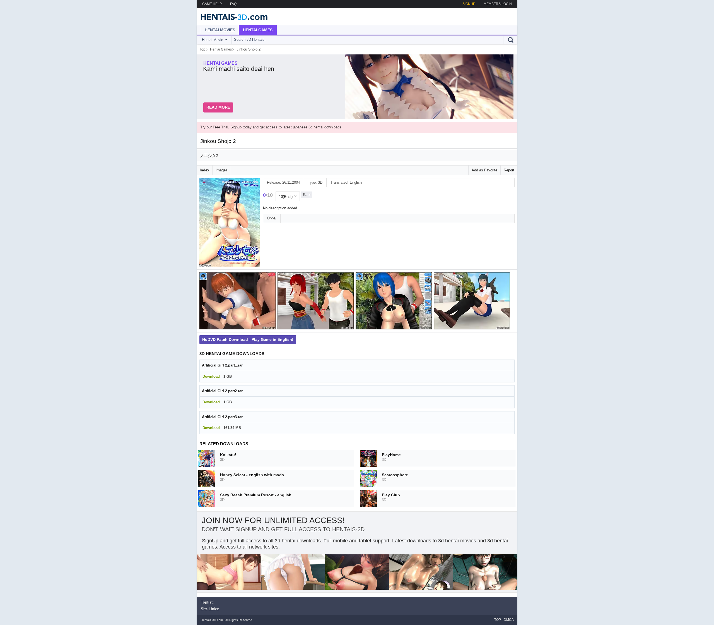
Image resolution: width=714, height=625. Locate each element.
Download (211, 376)
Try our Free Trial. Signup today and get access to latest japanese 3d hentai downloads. (271, 127)
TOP (497, 620)
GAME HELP (212, 4)
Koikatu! (228, 454)
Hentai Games (257, 30)
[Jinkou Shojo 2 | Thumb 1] (238, 301)
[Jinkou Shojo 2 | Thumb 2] (317, 301)
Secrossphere (395, 475)
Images (222, 170)
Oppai (271, 218)
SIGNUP (468, 4)
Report (509, 170)
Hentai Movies (220, 30)
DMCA (509, 620)
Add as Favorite (484, 170)
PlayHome (391, 454)
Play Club (391, 495)
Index (204, 170)
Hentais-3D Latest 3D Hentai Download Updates (232, 16)
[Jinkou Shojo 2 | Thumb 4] (473, 301)
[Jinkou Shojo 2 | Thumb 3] (395, 301)
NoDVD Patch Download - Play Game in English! (247, 339)
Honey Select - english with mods (252, 475)
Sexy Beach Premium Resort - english (255, 495)
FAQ (233, 4)
